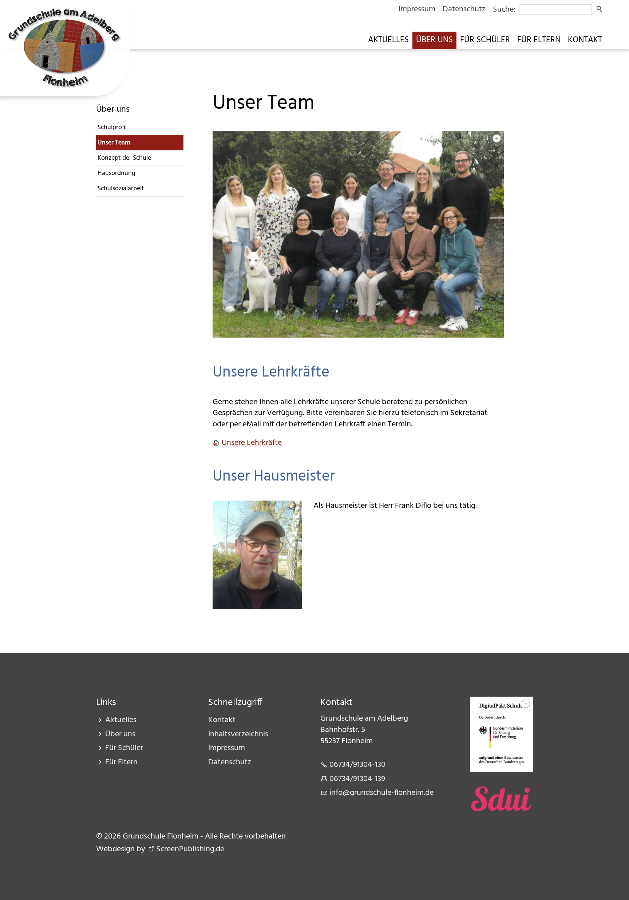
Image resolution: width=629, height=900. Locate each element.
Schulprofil (112, 127)
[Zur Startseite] (65, 48)
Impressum (417, 9)
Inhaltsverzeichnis (238, 734)
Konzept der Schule (124, 158)
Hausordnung (116, 173)
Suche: (504, 9)
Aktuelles (388, 40)
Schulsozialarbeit (121, 188)
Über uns (434, 40)
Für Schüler (485, 40)
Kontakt (585, 40)
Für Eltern (539, 40)
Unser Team (114, 143)
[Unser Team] (358, 234)
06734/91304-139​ (357, 779)
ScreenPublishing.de (190, 849)
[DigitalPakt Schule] (501, 734)
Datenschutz (464, 9)
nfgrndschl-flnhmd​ (380, 792)
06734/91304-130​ (357, 764)
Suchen (600, 9)
